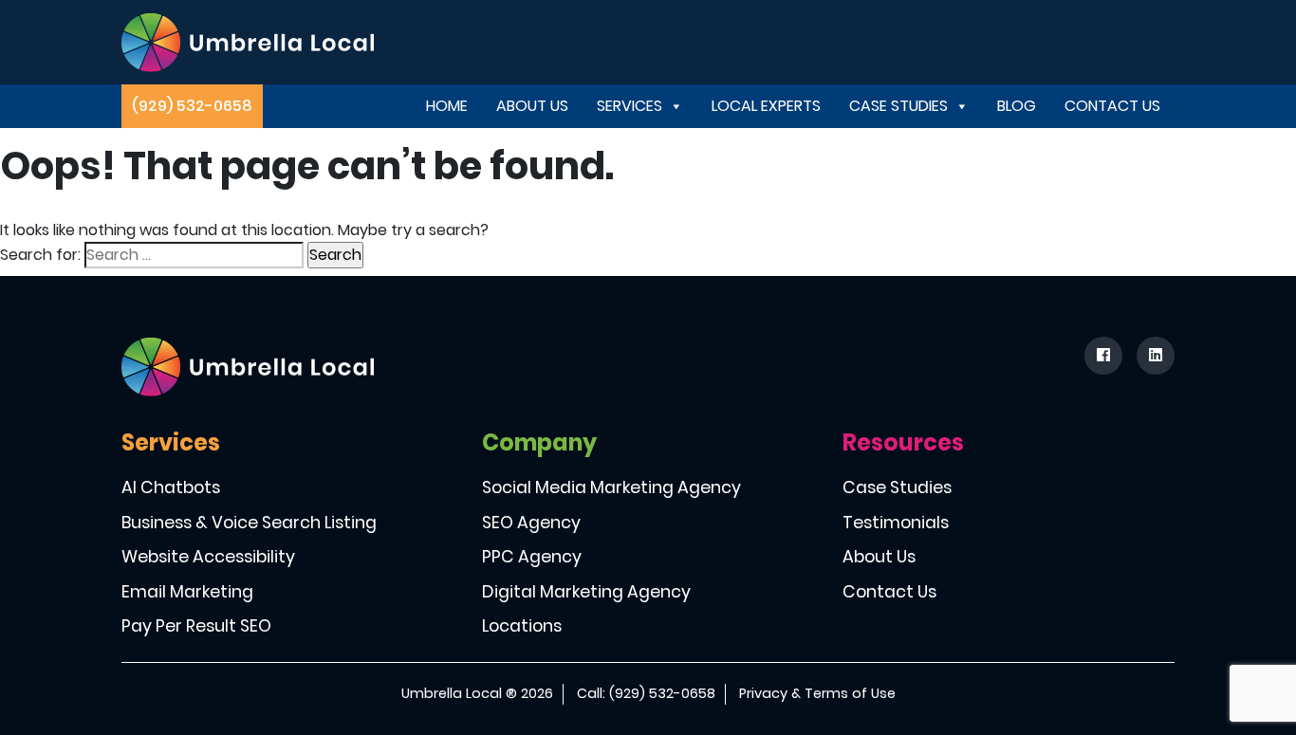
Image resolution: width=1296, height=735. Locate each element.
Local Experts (766, 106)
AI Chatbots (170, 487)
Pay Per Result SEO (196, 626)
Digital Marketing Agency (586, 591)
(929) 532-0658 (192, 106)
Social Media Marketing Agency (611, 487)
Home (447, 106)
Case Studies (898, 106)
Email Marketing (187, 591)
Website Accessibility (208, 556)
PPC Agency (532, 556)
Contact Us (1112, 106)
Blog (1016, 106)
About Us (532, 106)
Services (629, 106)
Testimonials (895, 522)
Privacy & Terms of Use (817, 693)
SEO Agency (531, 522)
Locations (522, 626)
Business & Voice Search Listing (249, 522)
